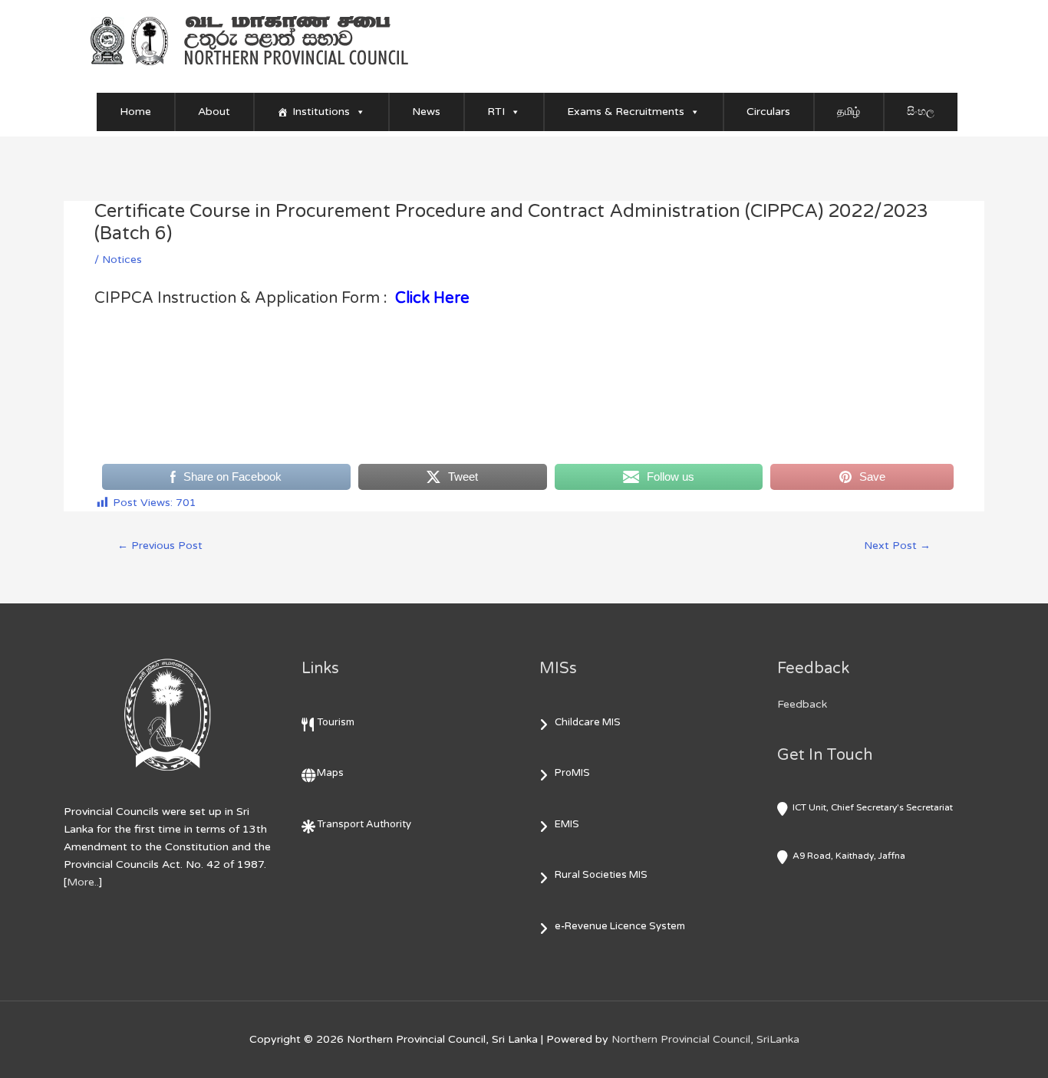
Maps (330, 773)
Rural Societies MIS (601, 875)
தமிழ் (848, 111)
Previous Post (160, 545)
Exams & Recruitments (625, 111)
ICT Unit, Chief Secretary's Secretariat (873, 807)
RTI (496, 111)
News (426, 111)
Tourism (335, 722)
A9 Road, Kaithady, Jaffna (849, 855)
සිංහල (920, 111)
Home (135, 111)
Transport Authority (364, 824)
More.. (83, 882)
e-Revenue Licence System (620, 926)
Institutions (321, 111)
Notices (122, 259)
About (214, 111)
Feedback (802, 704)
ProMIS (572, 773)
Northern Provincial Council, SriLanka (705, 1039)
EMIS (567, 824)
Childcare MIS (588, 722)
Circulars (768, 111)
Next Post (897, 545)
